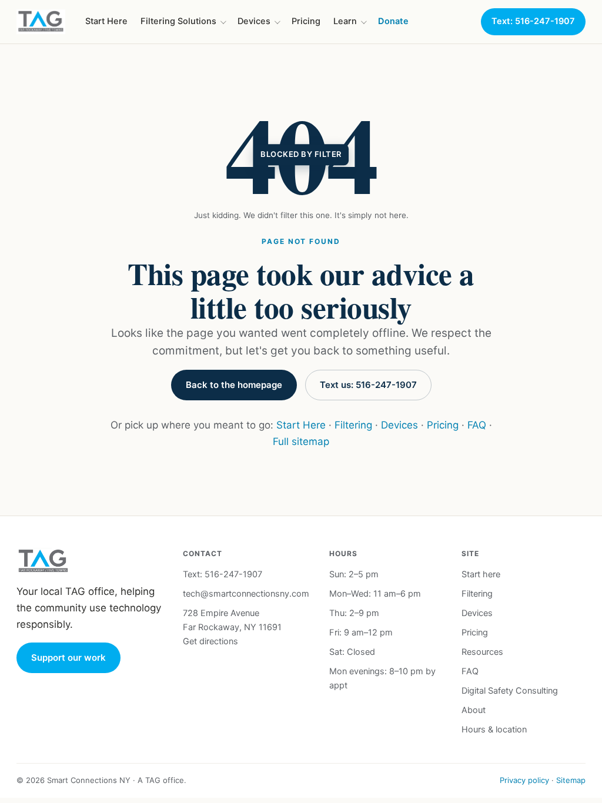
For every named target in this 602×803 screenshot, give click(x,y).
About (473, 710)
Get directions (210, 641)
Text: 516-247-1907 (533, 21)
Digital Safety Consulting (509, 690)
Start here (480, 574)
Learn (345, 21)
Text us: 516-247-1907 (368, 384)
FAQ (476, 425)
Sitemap (571, 780)
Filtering (353, 425)
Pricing (306, 21)
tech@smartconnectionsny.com (246, 593)
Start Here (106, 21)
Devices (254, 21)
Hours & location (494, 729)
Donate (393, 21)
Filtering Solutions (178, 21)
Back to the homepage (234, 384)
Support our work (68, 657)
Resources (482, 652)
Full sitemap (301, 441)
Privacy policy (524, 780)
